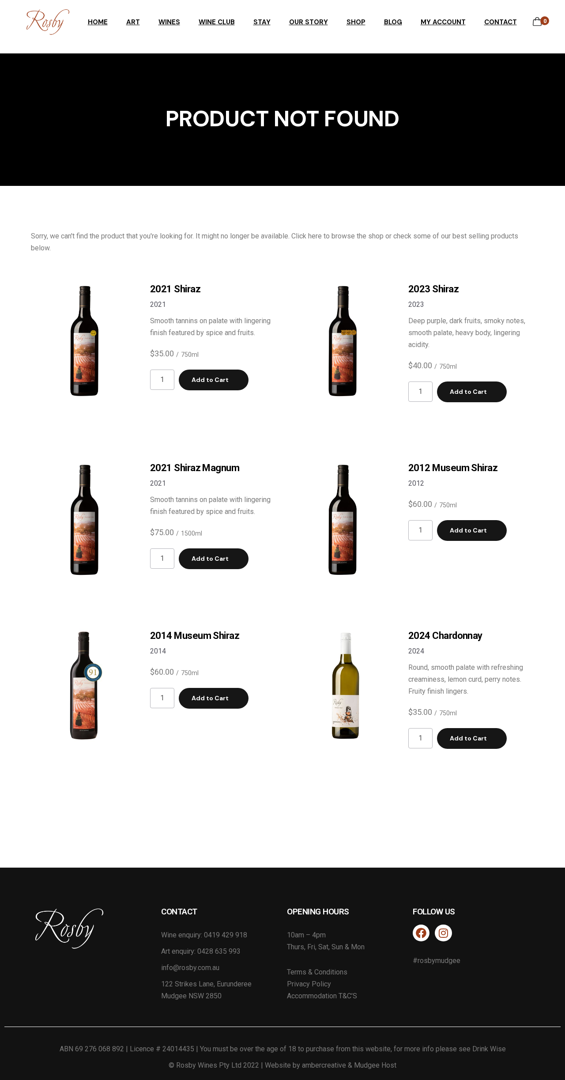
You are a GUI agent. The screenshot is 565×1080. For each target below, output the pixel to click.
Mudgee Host (375, 1065)
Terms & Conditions (317, 972)
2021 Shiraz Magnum (194, 467)
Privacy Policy (309, 984)
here (315, 236)
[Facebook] (421, 933)
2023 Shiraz (433, 289)
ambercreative (324, 1065)
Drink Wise (489, 1049)
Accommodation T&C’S (322, 996)
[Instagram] (443, 933)
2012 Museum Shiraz (452, 467)
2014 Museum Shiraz (194, 635)
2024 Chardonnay (445, 635)
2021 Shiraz (175, 289)
